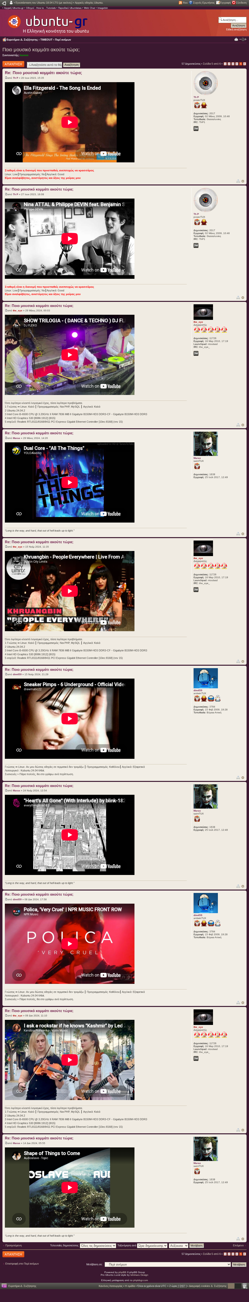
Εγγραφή (225, 2)
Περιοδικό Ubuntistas (69, 8)
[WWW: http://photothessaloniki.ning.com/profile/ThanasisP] (196, 128)
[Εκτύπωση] (238, 181)
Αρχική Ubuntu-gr (14, 8)
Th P (15, 78)
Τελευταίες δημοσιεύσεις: (65, 1245)
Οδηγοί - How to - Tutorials (41, 8)
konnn (24, 55)
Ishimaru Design (139, 1275)
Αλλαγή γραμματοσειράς (243, 39)
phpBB (122, 1272)
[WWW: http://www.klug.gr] (196, 353)
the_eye (17, 310)
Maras (16, 438)
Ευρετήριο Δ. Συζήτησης (22, 39)
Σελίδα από (212, 63)
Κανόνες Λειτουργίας (111, 1286)
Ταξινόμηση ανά (127, 1245)
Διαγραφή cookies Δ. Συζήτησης (208, 1286)
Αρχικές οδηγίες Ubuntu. (89, 2)
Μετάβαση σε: (94, 1264)
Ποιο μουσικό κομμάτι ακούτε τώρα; (41, 49)
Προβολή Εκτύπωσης (236, 39)
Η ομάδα (130, 1286)
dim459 (17, 674)
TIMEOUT (46, 39)
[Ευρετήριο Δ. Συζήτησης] (48, 21)
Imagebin (103, 8)
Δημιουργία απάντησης (9, 64)
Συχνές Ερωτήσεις (204, 2)
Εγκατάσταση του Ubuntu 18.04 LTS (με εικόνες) (44, 2)
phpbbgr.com (140, 1280)
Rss (185, 2)
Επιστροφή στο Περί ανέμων (22, 1263)
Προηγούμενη (13, 1245)
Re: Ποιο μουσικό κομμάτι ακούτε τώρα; (43, 72)
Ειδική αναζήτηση (236, 29)
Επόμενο (238, 1245)
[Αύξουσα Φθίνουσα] (187, 1245)
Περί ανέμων (63, 39)
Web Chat (89, 8)
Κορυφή (242, 181)
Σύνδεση (241, 2)
